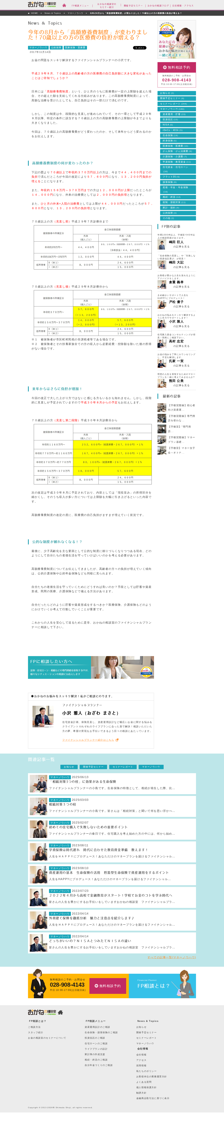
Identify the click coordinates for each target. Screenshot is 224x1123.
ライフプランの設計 (96, 1049)
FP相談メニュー (96, 1021)
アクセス (141, 1060)
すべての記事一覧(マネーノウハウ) (172, 957)
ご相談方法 (34, 1027)
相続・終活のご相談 (96, 1059)
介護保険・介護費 (175, 156)
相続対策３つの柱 (62, 804)
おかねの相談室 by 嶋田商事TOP (42, 1013)
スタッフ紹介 (35, 1032)
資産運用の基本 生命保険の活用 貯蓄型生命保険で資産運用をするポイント (109, 872)
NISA (168, 125)
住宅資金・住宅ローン (175, 169)
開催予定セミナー (172, 98)
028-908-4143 (176, 80)
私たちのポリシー (146, 1071)
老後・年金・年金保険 (175, 189)
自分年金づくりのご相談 (99, 1065)
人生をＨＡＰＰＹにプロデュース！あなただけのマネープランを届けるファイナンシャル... (112, 856)
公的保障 (56, 47)
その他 (168, 218)
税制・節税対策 (174, 202)
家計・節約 (171, 208)
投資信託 (170, 119)
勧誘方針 (141, 1092)
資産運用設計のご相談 (97, 1027)
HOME (34, 13)
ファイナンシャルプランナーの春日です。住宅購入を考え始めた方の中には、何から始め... (112, 833)
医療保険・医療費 (75, 47)
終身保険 (170, 140)
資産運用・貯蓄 (174, 114)
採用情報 (141, 1065)
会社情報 (142, 1048)
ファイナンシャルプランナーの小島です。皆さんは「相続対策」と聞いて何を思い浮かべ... (112, 810)
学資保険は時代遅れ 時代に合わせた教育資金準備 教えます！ (98, 850)
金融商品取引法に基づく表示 (153, 1098)
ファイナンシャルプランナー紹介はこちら (88, 740)
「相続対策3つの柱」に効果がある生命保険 (82, 781)
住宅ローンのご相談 (96, 1043)
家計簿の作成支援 (95, 1054)
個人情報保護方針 (146, 1087)
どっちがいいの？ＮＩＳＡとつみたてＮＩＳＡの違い (90, 941)
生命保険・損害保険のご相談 (101, 1032)
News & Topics (53, 13)
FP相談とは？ (154, 985)
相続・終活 (172, 197)
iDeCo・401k (173, 130)
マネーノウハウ (75, 13)
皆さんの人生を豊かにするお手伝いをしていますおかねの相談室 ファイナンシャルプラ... (112, 901)
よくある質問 (144, 1082)
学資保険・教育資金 (177, 162)
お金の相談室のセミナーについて (47, 1038)
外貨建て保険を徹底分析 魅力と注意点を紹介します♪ (92, 918)
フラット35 (171, 177)
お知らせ (167, 93)
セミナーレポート (173, 104)
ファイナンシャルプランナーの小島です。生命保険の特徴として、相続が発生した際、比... (112, 788)
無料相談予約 (179, 67)
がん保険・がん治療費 (177, 151)
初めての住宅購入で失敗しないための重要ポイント (88, 827)
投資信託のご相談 (95, 1038)
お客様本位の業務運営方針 (151, 1076)
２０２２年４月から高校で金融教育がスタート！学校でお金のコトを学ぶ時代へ (111, 895)
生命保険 (170, 135)
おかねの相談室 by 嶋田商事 (42, 5)
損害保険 (170, 182)
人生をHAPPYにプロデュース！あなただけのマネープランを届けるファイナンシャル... (110, 879)
